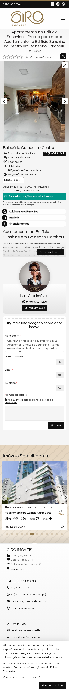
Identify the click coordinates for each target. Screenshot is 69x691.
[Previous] (7, 482)
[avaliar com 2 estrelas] (9, 57)
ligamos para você (22, 608)
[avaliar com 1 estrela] (5, 57)
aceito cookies (54, 685)
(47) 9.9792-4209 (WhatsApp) (28, 594)
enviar (58, 425)
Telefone (10, 383)
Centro (48, 148)
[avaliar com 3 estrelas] (13, 57)
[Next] (62, 482)
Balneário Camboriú (21, 148)
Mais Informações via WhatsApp (30, 196)
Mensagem (12, 335)
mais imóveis (36, 308)
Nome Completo (15, 356)
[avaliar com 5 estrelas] (21, 57)
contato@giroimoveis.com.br (28, 601)
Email (8, 369)
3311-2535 (20, 587)
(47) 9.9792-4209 (36, 302)
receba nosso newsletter (26, 630)
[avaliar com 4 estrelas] (17, 57)
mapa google (19, 569)
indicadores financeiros (25, 637)
